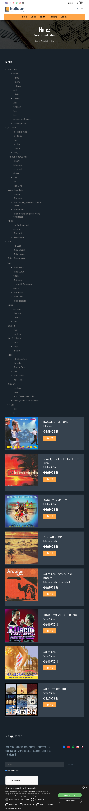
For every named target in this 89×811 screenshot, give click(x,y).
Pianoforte (16, 98)
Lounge (15, 346)
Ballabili (9, 354)
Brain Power (17, 388)
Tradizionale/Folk (18, 237)
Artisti (33, 16)
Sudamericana (18, 292)
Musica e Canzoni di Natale (16, 258)
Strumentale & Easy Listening (17, 156)
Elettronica (16, 350)
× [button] (86, 787)
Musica (24, 16)
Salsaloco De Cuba (50, 467)
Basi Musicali (17, 169)
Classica (16, 73)
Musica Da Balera (19, 367)
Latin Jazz (16, 148)
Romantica (16, 81)
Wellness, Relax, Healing (15, 189)
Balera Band (47, 426)
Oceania (16, 275)
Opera (15, 110)
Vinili (14, 408)
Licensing (64, 16)
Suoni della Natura (19, 209)
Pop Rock (10, 220)
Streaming (53, 16)
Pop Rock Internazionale (21, 224)
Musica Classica (12, 69)
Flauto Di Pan (17, 185)
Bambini (10, 304)
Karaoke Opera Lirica (20, 123)
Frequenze (16, 194)
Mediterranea (17, 280)
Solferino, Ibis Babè (50, 541)
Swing (15, 152)
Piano (15, 177)
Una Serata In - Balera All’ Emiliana (58, 422)
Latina (9, 241)
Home (36, 41)
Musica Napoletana (19, 300)
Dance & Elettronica (14, 338)
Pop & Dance (17, 245)
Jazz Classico (17, 135)
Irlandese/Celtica (18, 271)
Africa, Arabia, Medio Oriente (22, 284)
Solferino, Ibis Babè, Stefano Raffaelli (56, 582)
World (9, 263)
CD (14, 413)
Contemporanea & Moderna (22, 119)
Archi (15, 102)
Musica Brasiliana (19, 249)
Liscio (15, 371)
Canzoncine (17, 309)
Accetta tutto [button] (69, 795)
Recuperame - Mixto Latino (55, 500)
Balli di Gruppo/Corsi (20, 358)
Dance (15, 342)
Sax (14, 181)
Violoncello (16, 160)
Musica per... (11, 383)
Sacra (15, 115)
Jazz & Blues (11, 127)
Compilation (17, 106)
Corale (15, 90)
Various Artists (48, 618)
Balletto (16, 94)
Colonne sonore (18, 165)
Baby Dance (17, 317)
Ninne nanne (17, 313)
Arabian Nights (49, 652)
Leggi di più (37, 796)
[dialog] (44, 798)
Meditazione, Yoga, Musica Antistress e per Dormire (27, 204)
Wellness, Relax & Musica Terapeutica (26, 400)
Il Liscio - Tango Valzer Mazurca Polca (60, 615)
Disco (15, 329)
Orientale (16, 288)
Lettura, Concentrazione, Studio (23, 396)
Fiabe (15, 321)
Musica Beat (17, 233)
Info (51, 438)
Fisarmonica (17, 363)
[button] (30, 808)
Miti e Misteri (17, 198)
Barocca (16, 77)
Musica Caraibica (19, 254)
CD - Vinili (10, 404)
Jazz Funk (16, 144)
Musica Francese (18, 267)
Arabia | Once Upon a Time (54, 689)
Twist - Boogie (18, 379)
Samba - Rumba (18, 375)
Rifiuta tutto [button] (70, 800)
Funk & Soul (11, 325)
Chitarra (16, 173)
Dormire (16, 392)
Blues (15, 140)
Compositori (44, 41)
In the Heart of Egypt (52, 537)
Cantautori (16, 229)
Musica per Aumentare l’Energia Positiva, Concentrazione (26, 215)
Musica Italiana (18, 296)
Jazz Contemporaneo (20, 131)
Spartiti (42, 16)
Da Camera (17, 86)
